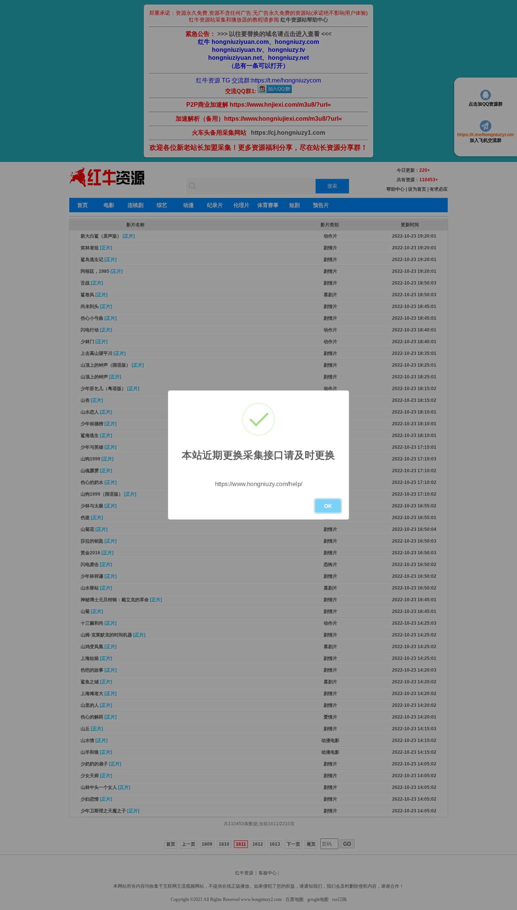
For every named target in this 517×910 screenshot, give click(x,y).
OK (328, 506)
